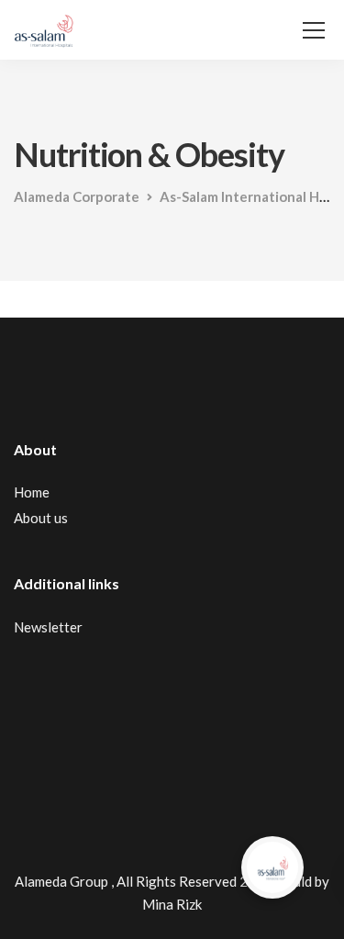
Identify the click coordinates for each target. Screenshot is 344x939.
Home (32, 492)
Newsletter (48, 627)
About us (41, 517)
